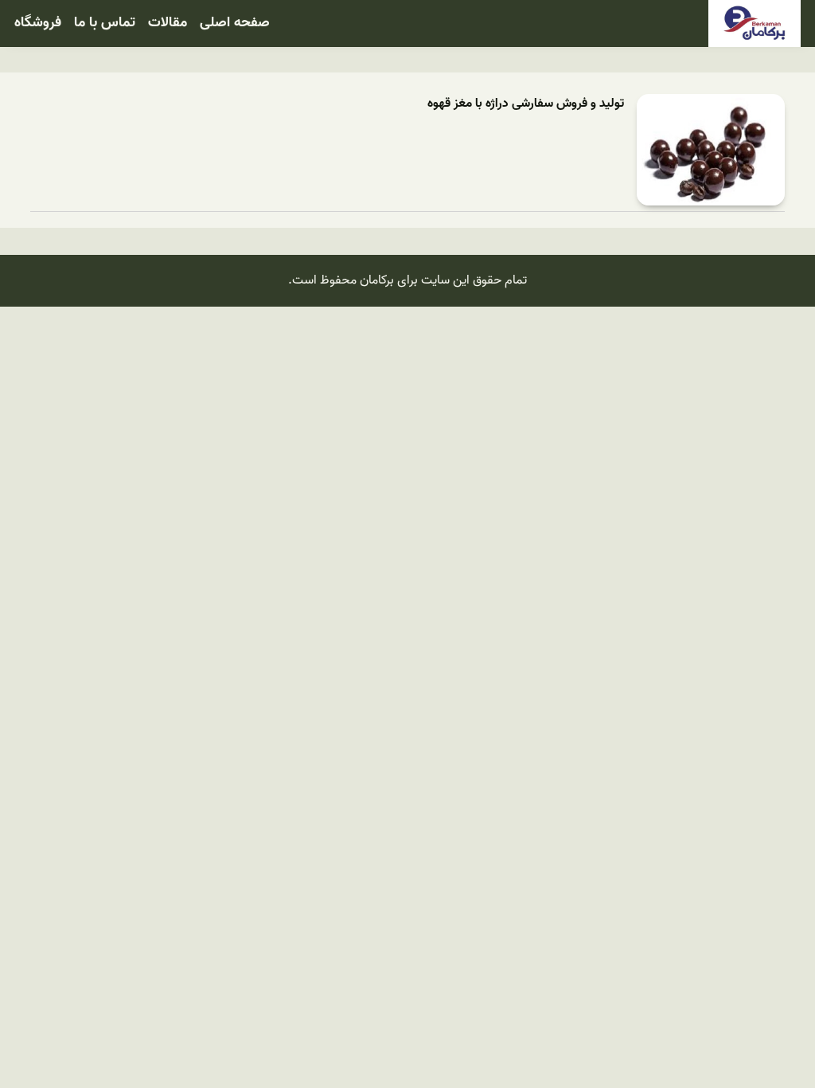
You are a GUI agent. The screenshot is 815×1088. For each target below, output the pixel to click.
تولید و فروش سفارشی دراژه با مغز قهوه (525, 104)
